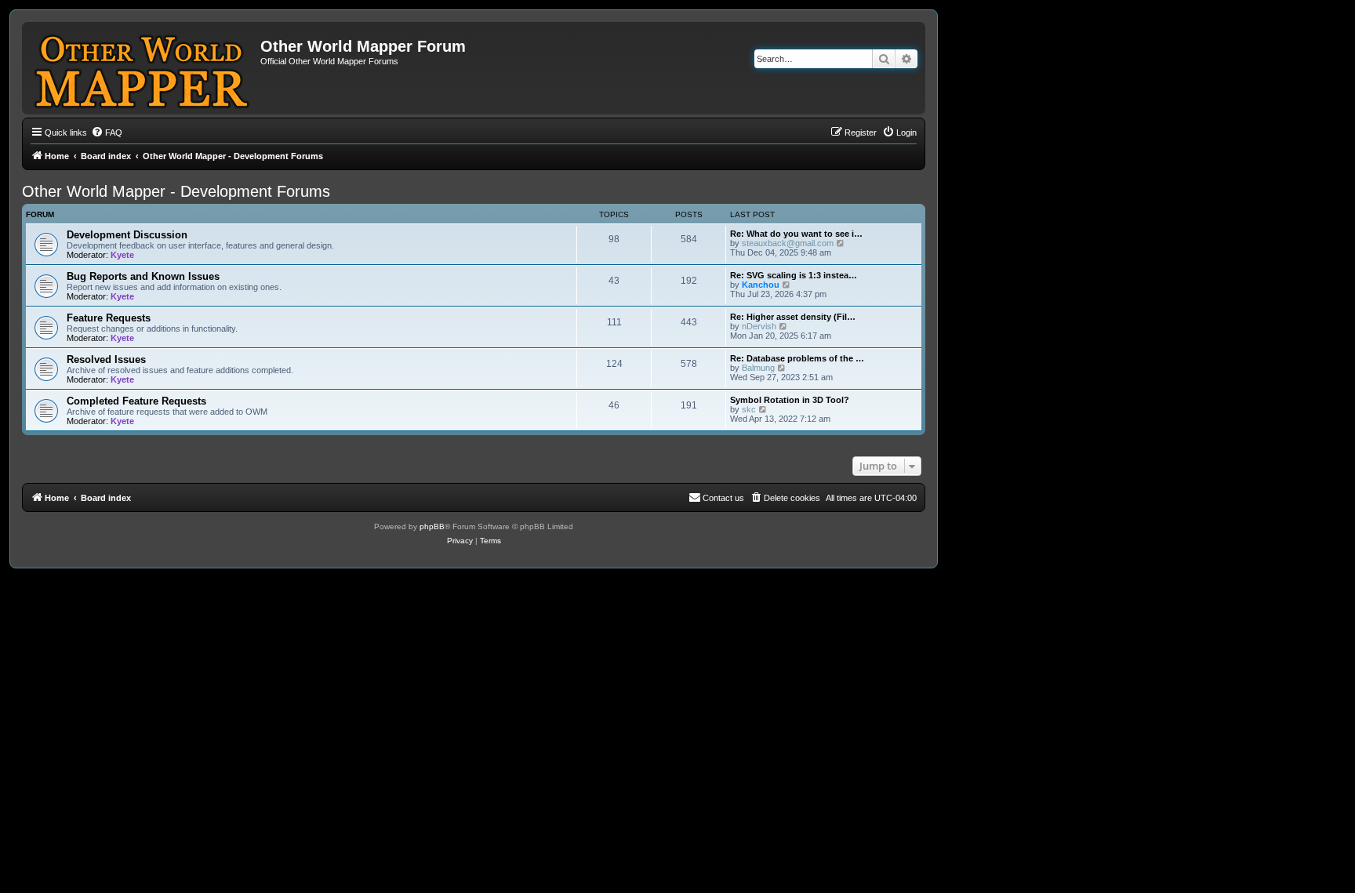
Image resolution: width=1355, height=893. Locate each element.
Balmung (758, 367)
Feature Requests (109, 318)
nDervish (759, 326)
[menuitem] (106, 132)
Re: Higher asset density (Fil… (793, 316)
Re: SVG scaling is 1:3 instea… (793, 275)
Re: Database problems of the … (797, 358)
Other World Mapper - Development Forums (176, 191)
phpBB (432, 526)
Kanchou (760, 284)
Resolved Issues (106, 359)
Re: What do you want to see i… (796, 233)
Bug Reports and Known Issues (143, 276)
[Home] (143, 68)
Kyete (122, 255)
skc (749, 409)
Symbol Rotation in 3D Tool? (789, 400)
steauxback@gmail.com (788, 243)
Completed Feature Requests (136, 401)
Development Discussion (127, 235)
